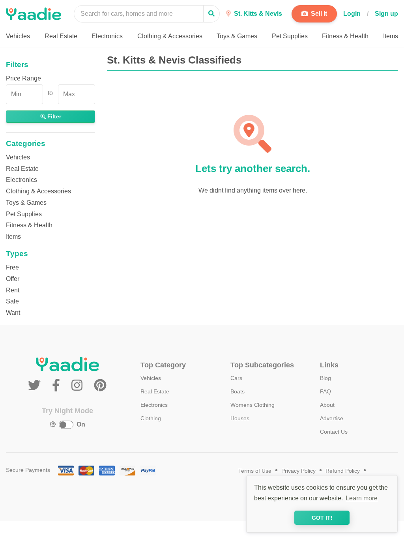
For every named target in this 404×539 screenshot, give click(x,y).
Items (13, 236)
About (327, 405)
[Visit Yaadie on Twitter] (36, 385)
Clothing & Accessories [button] (169, 36)
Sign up (386, 13)
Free (12, 267)
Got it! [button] (322, 518)
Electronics (21, 179)
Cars (236, 378)
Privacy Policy (298, 471)
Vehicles (18, 157)
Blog (325, 378)
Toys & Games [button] (237, 36)
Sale (12, 301)
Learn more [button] (362, 498)
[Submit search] (211, 13)
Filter (53, 116)
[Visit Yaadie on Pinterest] (100, 385)
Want (13, 312)
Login (352, 13)
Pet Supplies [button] (290, 36)
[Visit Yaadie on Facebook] (57, 385)
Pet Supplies (24, 214)
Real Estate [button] (61, 36)
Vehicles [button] (18, 36)
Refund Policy (342, 471)
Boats (237, 391)
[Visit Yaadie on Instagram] (78, 385)
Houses (239, 418)
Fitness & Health (29, 225)
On (81, 424)
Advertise (331, 418)
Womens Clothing (252, 405)
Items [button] (390, 36)
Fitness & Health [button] (345, 36)
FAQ (325, 391)
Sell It (318, 13)
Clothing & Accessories (38, 191)
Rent (12, 290)
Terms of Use (254, 471)
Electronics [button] (107, 36)
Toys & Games (26, 202)
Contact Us (334, 432)
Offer (12, 278)
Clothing (150, 418)
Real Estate (22, 168)
